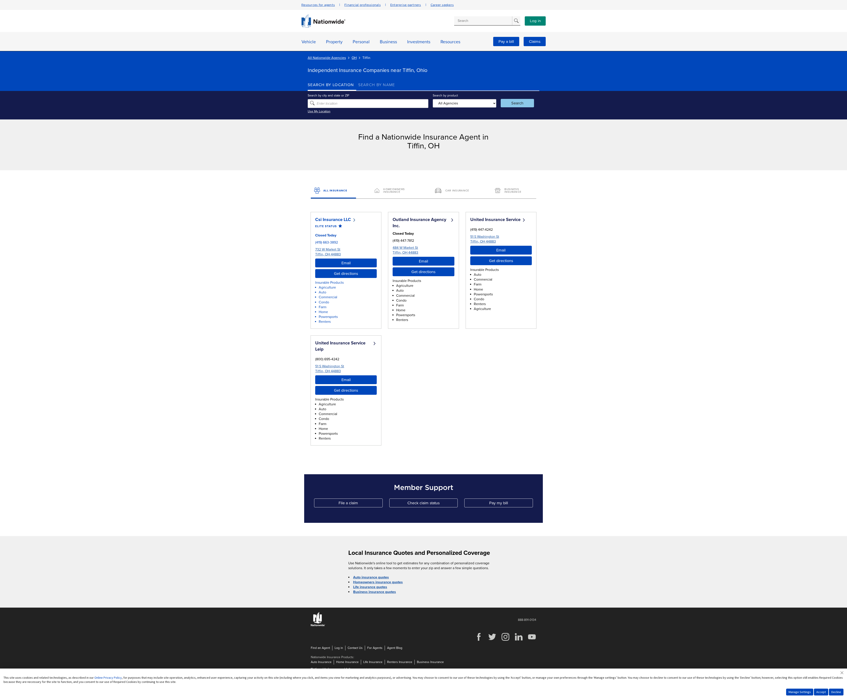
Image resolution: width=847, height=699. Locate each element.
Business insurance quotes (374, 592)
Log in (535, 21)
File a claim (360, 504)
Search (517, 103)
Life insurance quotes (370, 587)
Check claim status (432, 504)
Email (346, 263)
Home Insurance (347, 662)
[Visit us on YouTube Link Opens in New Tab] (531, 640)
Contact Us (355, 648)
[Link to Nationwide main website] (323, 26)
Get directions (346, 273)
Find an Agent (320, 648)
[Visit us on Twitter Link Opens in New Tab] (492, 640)
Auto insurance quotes (371, 577)
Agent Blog (394, 648)
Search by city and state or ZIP (328, 95)
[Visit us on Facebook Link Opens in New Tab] (478, 640)
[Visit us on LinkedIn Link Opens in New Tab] (518, 640)
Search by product (445, 95)
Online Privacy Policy (108, 678)
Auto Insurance (321, 662)
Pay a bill (506, 41)
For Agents (374, 648)
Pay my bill (511, 504)
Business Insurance (430, 662)
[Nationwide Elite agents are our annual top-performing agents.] (339, 226)
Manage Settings (800, 692)
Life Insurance (372, 662)
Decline (836, 692)
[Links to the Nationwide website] (318, 625)
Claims (534, 41)
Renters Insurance (399, 662)
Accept (821, 692)
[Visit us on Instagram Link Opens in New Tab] (505, 640)
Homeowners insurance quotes (378, 582)
